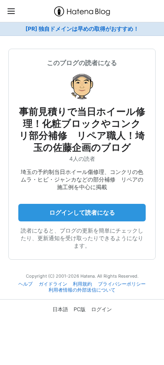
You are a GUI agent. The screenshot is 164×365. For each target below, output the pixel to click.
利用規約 (82, 284)
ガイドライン (53, 284)
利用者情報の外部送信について (82, 290)
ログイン (101, 309)
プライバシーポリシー (122, 284)
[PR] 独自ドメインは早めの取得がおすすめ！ (82, 29)
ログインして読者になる (82, 212)
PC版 (80, 309)
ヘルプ (25, 284)
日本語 (60, 309)
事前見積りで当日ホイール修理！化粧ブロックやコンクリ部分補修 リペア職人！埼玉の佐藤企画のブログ (82, 129)
